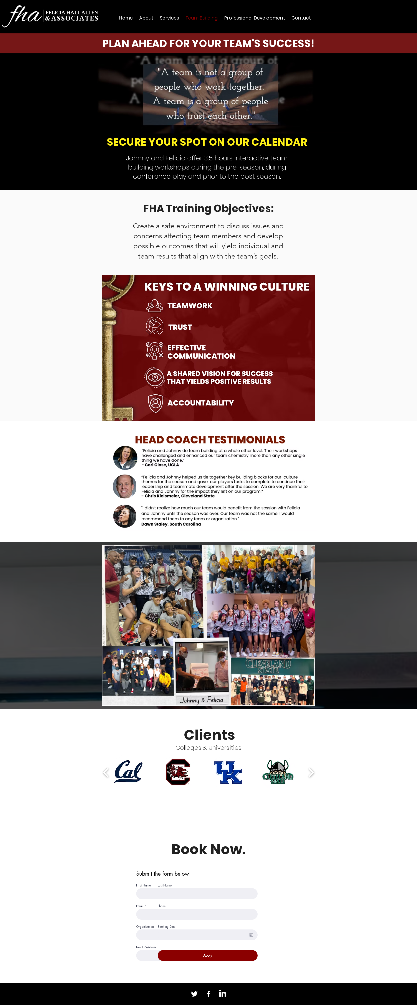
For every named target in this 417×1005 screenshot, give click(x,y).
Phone (161, 906)
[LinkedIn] (222, 994)
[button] (128, 772)
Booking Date (166, 926)
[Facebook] (208, 994)
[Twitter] (194, 994)
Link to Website (146, 947)
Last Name (165, 885)
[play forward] (311, 772)
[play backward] (106, 772)
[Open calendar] (251, 935)
